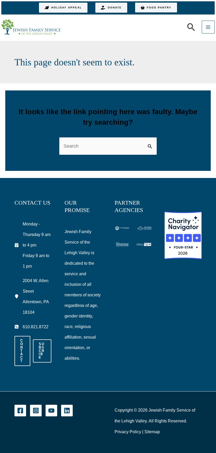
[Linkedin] (67, 410)
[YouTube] (51, 410)
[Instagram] (36, 410)
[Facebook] (20, 410)
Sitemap (152, 432)
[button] (63, 8)
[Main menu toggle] (208, 27)
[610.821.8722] (31, 326)
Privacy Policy (128, 432)
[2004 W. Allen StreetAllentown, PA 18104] (32, 296)
